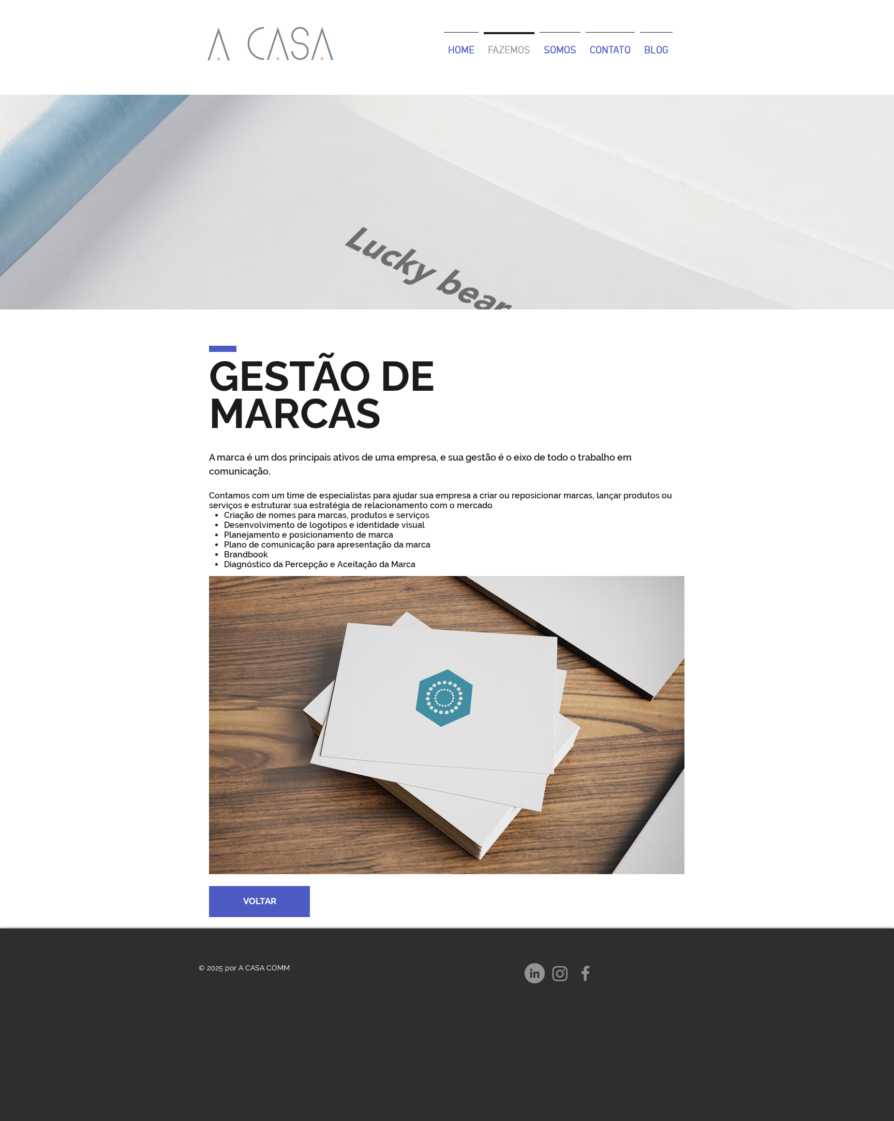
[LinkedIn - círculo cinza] (535, 973)
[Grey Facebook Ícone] (585, 973)
